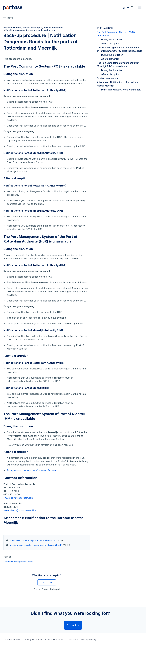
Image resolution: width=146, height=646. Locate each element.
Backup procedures (53, 27)
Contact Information (107, 78)
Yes (42, 582)
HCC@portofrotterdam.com (18, 497)
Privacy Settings (89, 639)
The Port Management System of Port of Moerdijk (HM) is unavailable (118, 64)
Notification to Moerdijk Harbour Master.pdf (32, 540)
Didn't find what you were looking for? (121, 89)
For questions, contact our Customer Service (31, 470)
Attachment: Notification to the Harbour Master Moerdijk (117, 84)
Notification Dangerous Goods (18, 561)
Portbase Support (12, 27)
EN (125, 7)
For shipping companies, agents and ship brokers (30, 30)
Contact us (73, 625)
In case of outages (32, 27)
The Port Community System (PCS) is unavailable (116, 34)
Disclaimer (73, 639)
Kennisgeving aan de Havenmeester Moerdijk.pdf (35, 545)
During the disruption (112, 39)
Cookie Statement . (54, 639)
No (51, 582)
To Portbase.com (12, 639)
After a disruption (110, 43)
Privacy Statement (33, 639)
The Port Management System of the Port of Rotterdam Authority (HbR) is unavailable (119, 49)
